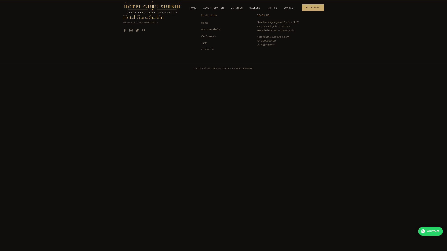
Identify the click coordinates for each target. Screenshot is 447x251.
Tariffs (272, 8)
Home (193, 8)
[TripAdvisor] (143, 31)
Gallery (255, 8)
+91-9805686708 (266, 40)
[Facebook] (124, 31)
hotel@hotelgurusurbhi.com (273, 36)
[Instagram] (131, 31)
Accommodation (213, 8)
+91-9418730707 (265, 45)
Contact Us (207, 49)
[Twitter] (137, 31)
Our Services (208, 36)
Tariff (204, 42)
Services (237, 8)
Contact (289, 8)
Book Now (312, 7)
